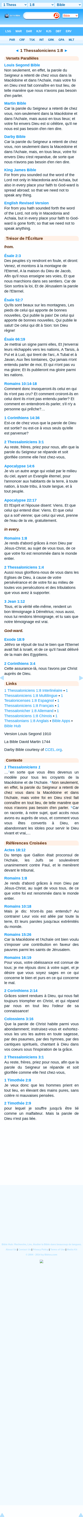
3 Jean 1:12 (14, 601)
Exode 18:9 (14, 639)
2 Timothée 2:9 (17, 1103)
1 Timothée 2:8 (17, 1080)
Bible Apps (61, 721)
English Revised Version (26, 203)
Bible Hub (12, 726)
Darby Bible (15, 137)
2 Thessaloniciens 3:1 (24, 442)
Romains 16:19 (17, 957)
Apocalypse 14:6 (19, 466)
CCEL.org (53, 750)
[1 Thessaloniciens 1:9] (77, 687)
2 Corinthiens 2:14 (20, 991)
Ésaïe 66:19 (14, 339)
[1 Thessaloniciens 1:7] (5, 687)
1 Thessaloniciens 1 (22, 767)
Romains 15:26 (17, 934)
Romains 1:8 (15, 538)
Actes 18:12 (15, 850)
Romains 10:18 (17, 906)
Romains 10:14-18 (20, 384)
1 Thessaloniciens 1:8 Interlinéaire (33, 690)
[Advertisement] (41, 1158)
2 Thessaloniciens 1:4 (24, 567)
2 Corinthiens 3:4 (19, 663)
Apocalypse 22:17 (20, 500)
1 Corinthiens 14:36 (22, 418)
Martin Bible (15, 103)
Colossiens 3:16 (18, 1019)
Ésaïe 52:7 (13, 300)
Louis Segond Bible (22, 65)
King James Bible (20, 170)
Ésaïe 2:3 (12, 256)
